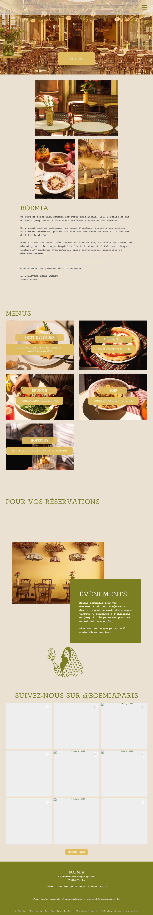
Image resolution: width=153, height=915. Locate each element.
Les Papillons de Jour (59, 911)
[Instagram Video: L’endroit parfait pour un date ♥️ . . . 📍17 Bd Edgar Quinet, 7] (124, 821)
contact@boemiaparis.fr (95, 632)
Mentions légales (86, 911)
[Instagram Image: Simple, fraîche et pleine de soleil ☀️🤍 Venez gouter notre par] (124, 774)
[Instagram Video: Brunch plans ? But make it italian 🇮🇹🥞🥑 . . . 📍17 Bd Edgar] (29, 726)
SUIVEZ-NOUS (76, 852)
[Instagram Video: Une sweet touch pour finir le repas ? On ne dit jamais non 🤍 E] (29, 774)
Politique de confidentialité (119, 911)
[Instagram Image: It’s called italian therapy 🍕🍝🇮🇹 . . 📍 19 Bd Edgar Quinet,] (77, 726)
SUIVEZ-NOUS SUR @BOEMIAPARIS (76, 696)
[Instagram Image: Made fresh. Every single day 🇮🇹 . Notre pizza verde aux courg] (77, 821)
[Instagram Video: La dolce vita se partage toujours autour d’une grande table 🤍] (29, 821)
